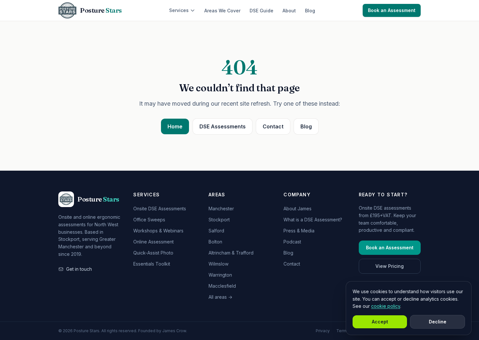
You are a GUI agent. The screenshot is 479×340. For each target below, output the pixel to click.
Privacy (323, 330)
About (289, 10)
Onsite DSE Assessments (159, 208)
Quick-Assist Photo (153, 252)
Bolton (215, 241)
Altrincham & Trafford (231, 252)
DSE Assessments (222, 126)
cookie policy (385, 306)
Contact (273, 126)
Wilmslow (218, 264)
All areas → (220, 297)
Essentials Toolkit (151, 264)
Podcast (292, 241)
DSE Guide (261, 10)
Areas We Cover (222, 10)
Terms (342, 330)
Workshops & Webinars (158, 230)
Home (174, 126)
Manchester (221, 208)
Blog (310, 10)
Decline (437, 321)
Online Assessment (153, 241)
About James (297, 208)
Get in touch (79, 269)
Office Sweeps (149, 219)
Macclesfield (222, 286)
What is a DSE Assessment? (312, 219)
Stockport (219, 219)
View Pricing (389, 266)
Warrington (220, 275)
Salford (216, 230)
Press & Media (298, 230)
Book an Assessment (391, 10)
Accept (380, 321)
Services (179, 10)
